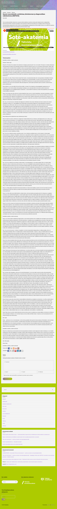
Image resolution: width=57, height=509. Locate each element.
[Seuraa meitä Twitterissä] (11, 348)
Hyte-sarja (4, 406)
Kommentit (5, 408)
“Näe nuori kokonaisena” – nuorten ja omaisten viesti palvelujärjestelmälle (16, 439)
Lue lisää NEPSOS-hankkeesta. (8, 51)
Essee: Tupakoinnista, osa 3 (11, 464)
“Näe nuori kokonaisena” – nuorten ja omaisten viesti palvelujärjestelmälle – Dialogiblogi (18, 455)
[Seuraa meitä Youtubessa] (16, 348)
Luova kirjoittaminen (6, 413)
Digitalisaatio (5, 401)
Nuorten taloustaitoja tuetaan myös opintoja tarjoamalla (12, 444)
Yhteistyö (4, 425)
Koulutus (4, 411)
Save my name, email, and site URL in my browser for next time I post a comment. (18, 375)
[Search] (52, 389)
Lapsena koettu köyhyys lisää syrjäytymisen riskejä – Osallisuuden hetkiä (16, 459)
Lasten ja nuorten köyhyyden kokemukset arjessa (39, 459)
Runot (4, 418)
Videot (4, 423)
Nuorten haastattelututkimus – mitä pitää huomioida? (12, 441)
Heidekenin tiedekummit (7, 403)
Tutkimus (13, 12)
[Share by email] (22, 351)
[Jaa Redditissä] (13, 351)
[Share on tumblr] (20, 351)
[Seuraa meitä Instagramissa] (18, 348)
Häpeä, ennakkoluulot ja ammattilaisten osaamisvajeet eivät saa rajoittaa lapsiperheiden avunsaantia (21, 436)
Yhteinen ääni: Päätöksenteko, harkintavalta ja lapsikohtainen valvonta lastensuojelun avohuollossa (24, 461)
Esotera (48, 504)
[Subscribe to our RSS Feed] (14, 348)
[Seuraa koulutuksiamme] (9, 348)
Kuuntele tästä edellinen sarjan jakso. (9, 54)
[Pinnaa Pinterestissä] (15, 351)
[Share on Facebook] (8, 351)
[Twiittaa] (11, 351)
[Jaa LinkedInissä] (18, 351)
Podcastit (8, 12)
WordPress (53, 504)
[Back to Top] (52, 507)
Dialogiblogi (7, 1)
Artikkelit (4, 8)
